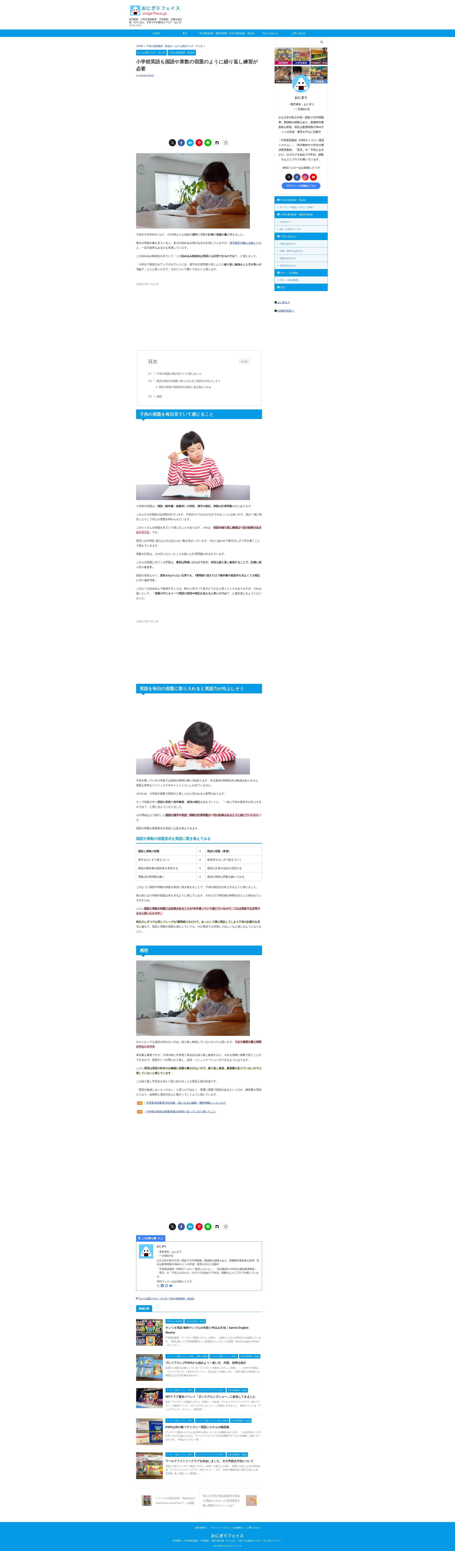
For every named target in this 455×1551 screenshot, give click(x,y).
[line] (208, 142)
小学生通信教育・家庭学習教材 (213, 33)
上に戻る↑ (283, 302)
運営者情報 (200, 1527)
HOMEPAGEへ (285, 310)
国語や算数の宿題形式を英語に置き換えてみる (185, 387)
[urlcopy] (225, 142)
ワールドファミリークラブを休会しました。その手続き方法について (209, 1461)
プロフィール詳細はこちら (301, 185)
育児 (185, 33)
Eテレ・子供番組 (289, 272)
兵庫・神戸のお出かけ (291, 250)
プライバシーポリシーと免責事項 (226, 1527)
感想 (159, 396)
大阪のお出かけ (288, 243)
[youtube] (171, 1285)
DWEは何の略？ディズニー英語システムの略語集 (197, 1427)
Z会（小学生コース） (291, 229)
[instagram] (167, 1285)
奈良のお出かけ (288, 265)
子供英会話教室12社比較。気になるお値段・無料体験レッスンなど (186, 1102)
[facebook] (181, 142)
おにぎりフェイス (227, 1535)
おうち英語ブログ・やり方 (153, 1298)
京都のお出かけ (288, 258)
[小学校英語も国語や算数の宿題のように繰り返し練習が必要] (190, 142)
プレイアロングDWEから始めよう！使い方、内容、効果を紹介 (205, 1362)
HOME (156, 33)
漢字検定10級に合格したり (245, 243)
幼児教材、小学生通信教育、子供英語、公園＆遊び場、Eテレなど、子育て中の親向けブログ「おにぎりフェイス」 (228, 1540)
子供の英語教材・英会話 (241, 33)
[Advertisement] (199, 107)
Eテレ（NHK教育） (290, 280)
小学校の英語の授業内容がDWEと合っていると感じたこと (181, 1111)
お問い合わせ (299, 33)
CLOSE (244, 361)
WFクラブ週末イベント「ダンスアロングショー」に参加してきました (210, 1396)
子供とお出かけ (270, 33)
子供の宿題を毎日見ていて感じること (179, 373)
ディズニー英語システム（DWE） (297, 207)
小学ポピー (285, 221)
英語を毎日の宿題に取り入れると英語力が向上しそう (188, 381)
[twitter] (172, 142)
